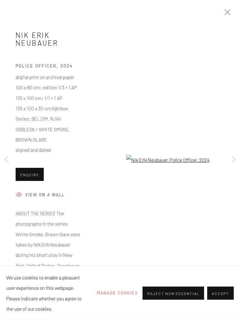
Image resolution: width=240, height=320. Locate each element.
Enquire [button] (29, 174)
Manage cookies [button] (117, 292)
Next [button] (234, 160)
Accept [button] (220, 293)
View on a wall (45, 194)
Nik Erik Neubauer (37, 39)
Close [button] (226, 14)
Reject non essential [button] (173, 293)
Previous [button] (6, 160)
